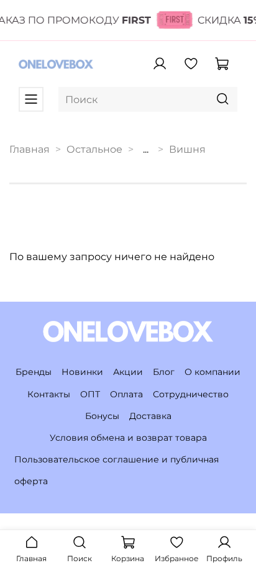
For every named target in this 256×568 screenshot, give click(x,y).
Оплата (126, 394)
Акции (128, 371)
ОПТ (90, 394)
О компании (212, 371)
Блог (164, 371)
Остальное (94, 149)
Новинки (82, 371)
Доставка (150, 415)
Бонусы (102, 415)
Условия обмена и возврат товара (128, 437)
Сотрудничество (191, 394)
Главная (29, 149)
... (146, 149)
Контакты (48, 394)
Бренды (34, 371)
